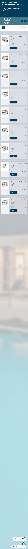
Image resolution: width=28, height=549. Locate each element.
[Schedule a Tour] (25, 21)
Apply (13, 48)
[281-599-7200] (21, 21)
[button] (18, 546)
